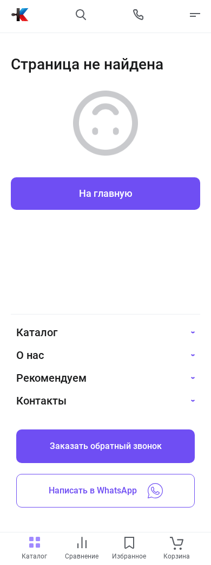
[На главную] (20, 14)
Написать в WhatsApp (93, 490)
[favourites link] (129, 543)
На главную (106, 193)
